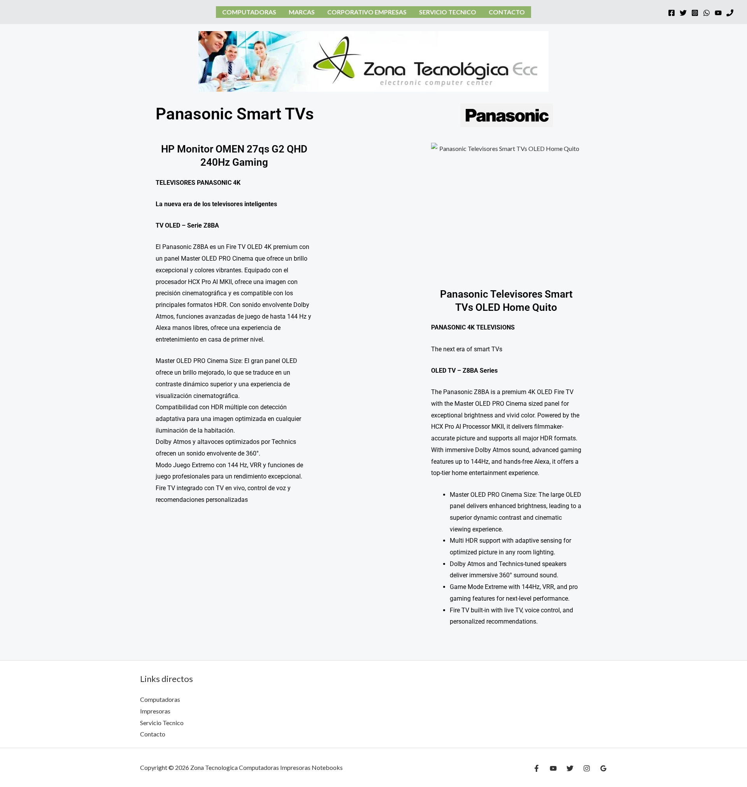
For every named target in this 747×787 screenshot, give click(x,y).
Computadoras (249, 12)
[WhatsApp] (706, 12)
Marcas (302, 12)
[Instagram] (694, 12)
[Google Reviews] (603, 768)
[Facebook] (671, 12)
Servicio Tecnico (447, 12)
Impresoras (155, 711)
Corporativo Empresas (367, 12)
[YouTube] (718, 12)
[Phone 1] (729, 12)
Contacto (507, 12)
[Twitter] (683, 12)
